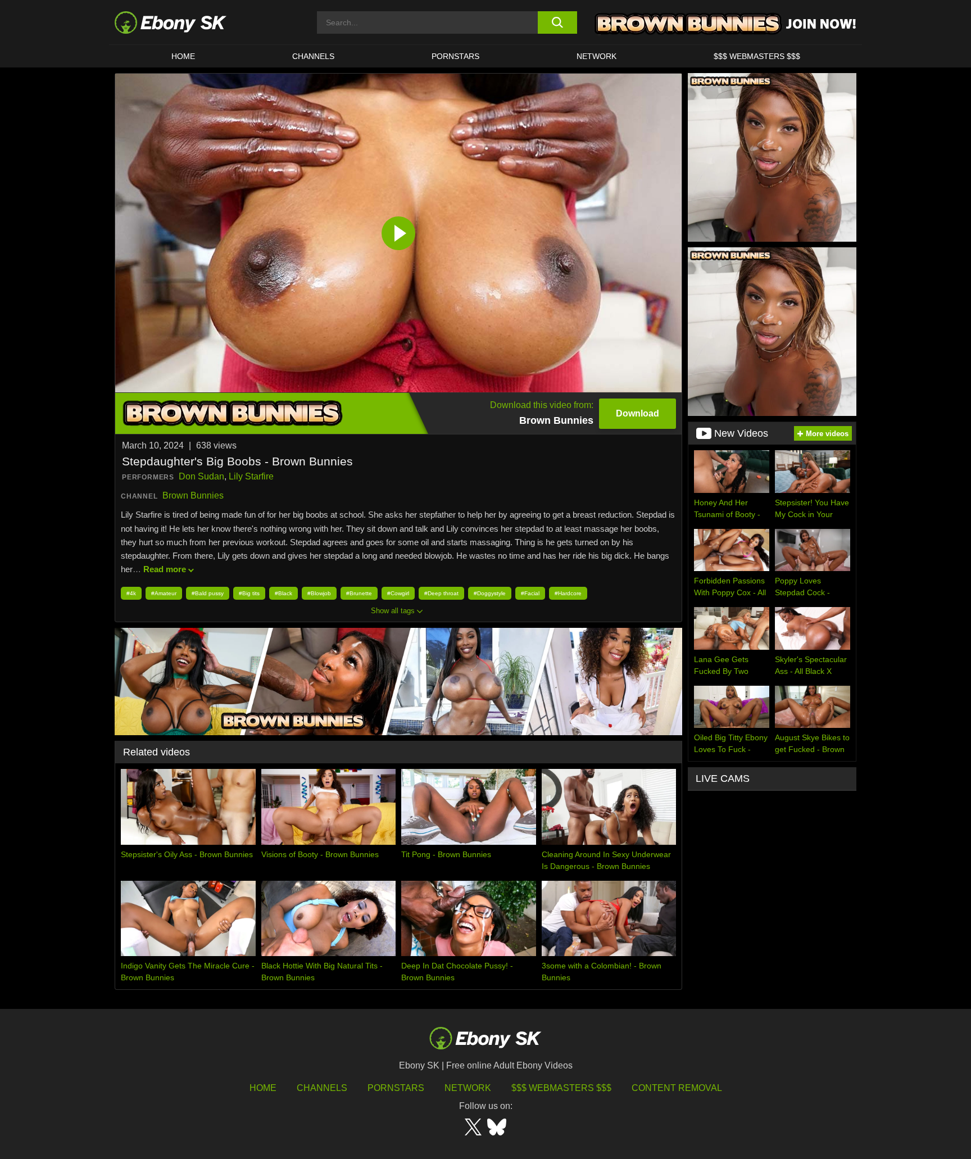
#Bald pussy (208, 593)
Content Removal (677, 1088)
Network (596, 56)
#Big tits (249, 593)
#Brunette (359, 593)
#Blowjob (319, 593)
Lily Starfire (251, 476)
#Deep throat (441, 593)
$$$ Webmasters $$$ (757, 56)
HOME (183, 56)
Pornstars (455, 56)
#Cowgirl (398, 593)
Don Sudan (201, 476)
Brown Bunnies (193, 495)
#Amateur (163, 593)
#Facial (530, 593)
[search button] (557, 22)
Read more (164, 569)
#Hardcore (568, 593)
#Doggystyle (490, 593)
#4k (131, 593)
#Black (283, 593)
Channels (313, 56)
